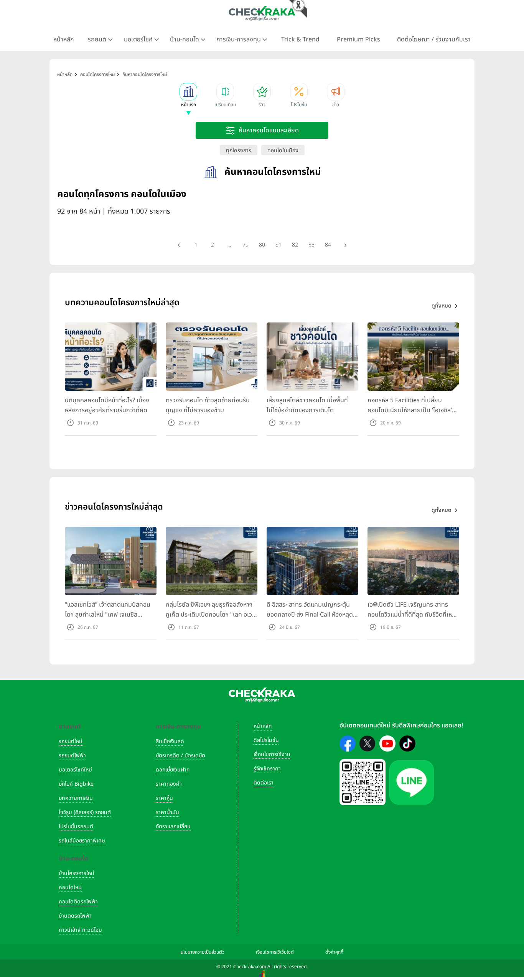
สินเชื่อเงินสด (170, 741)
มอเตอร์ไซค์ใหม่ (75, 770)
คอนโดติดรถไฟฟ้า (78, 902)
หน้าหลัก (63, 39)
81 (278, 245)
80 (262, 245)
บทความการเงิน (76, 798)
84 (328, 245)
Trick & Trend (300, 39)
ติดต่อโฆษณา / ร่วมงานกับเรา (434, 39)
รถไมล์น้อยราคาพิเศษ (82, 841)
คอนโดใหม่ (70, 887)
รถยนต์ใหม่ (70, 741)
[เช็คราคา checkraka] (262, 13)
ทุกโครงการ (238, 150)
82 (295, 245)
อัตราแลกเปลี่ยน (173, 826)
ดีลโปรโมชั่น (266, 740)
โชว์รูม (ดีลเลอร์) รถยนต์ (85, 812)
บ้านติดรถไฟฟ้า (75, 916)
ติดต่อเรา (264, 783)
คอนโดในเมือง (282, 150)
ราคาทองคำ (169, 784)
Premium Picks (358, 39)
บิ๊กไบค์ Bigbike (76, 784)
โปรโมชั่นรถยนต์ (76, 826)
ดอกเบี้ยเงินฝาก (172, 770)
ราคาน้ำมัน (167, 812)
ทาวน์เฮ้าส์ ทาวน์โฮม (80, 930)
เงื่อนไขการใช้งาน (272, 754)
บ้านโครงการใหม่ (76, 873)
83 (311, 245)
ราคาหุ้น (164, 798)
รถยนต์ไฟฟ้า (72, 756)
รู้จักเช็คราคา (267, 769)
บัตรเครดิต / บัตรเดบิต (180, 756)
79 (245, 245)
